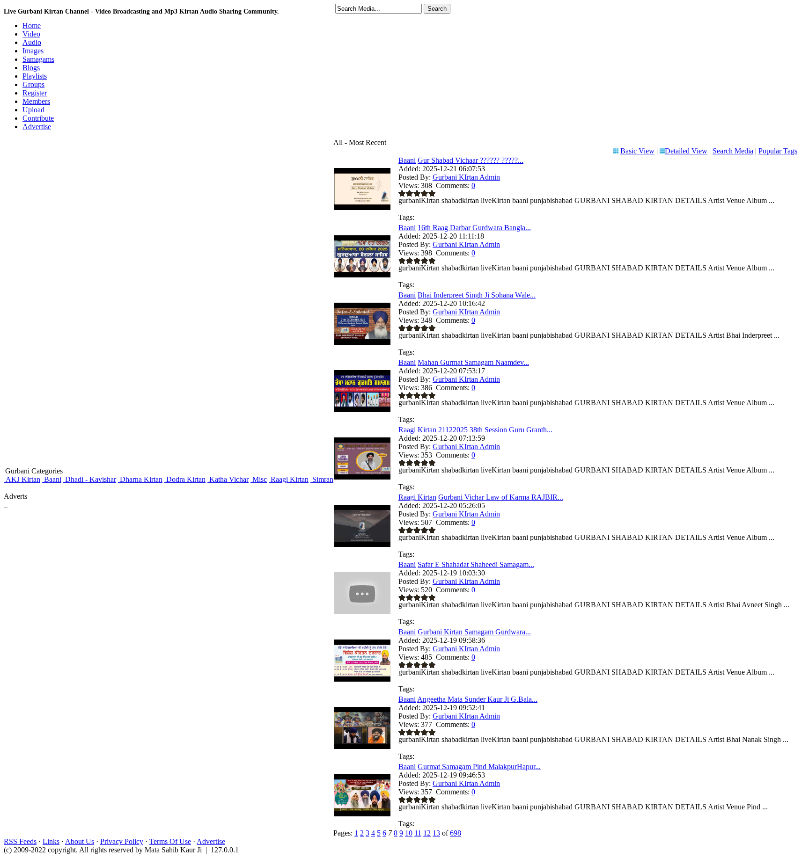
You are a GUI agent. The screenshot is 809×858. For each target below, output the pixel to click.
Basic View (637, 151)
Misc (258, 479)
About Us (79, 841)
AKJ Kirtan (22, 479)
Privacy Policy (121, 841)
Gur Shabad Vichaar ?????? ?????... (470, 160)
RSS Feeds (20, 841)
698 (455, 833)
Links (51, 841)
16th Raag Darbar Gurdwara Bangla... (474, 228)
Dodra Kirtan (185, 479)
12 (427, 833)
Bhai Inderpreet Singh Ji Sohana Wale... (477, 295)
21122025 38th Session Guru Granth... (495, 430)
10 (408, 833)
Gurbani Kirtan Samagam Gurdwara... (474, 632)
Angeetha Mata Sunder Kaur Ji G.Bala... (477, 699)
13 (436, 833)
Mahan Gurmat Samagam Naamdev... (473, 362)
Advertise (211, 841)
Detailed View (686, 151)
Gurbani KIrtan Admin (466, 177)
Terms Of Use (170, 841)
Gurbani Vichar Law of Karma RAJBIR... (500, 497)
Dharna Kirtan (140, 479)
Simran (321, 479)
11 (417, 833)
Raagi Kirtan (289, 479)
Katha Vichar (228, 479)
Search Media (733, 151)
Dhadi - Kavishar (89, 479)
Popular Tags (777, 151)
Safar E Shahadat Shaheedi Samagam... (476, 564)
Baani (51, 479)
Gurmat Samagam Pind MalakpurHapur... (479, 767)
